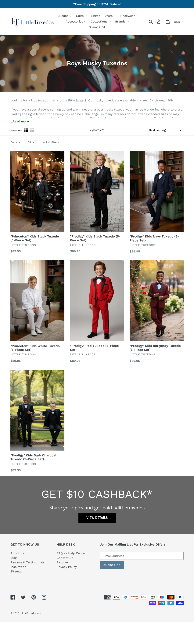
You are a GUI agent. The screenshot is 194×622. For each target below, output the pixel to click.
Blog (13, 558)
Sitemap (16, 571)
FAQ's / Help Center (71, 553)
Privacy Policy (67, 567)
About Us (17, 553)
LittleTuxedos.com (31, 613)
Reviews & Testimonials (27, 562)
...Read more (19, 121)
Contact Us (65, 558)
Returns (62, 562)
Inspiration (18, 567)
